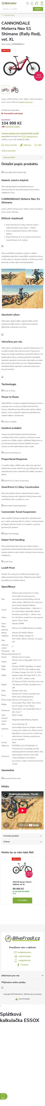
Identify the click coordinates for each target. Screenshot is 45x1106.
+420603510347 (24, 960)
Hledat (38, 9)
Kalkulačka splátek (12, 126)
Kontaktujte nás (31, 136)
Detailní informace (25, 102)
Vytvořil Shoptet (24, 999)
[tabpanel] (22, 881)
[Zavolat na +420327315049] (27, 3)
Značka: (8, 151)
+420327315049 (24, 956)
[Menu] (42, 3)
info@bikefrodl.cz (24, 952)
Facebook (24, 965)
